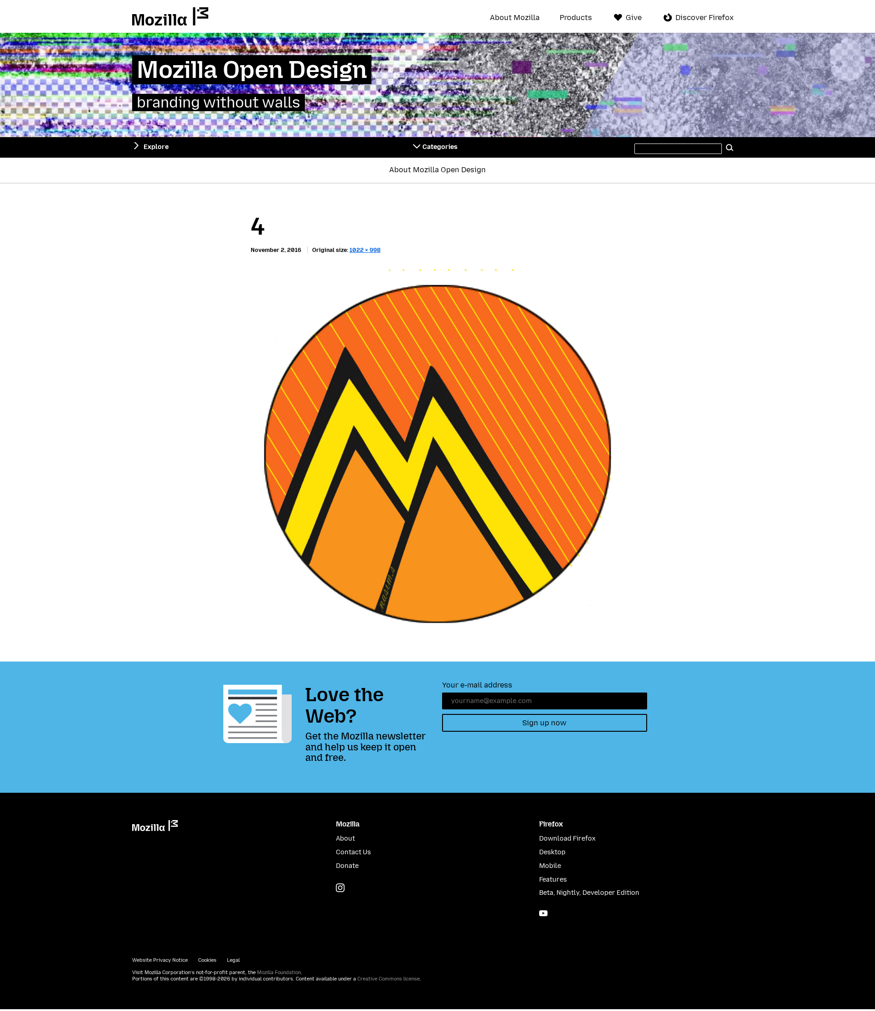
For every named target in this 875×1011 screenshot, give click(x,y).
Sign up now (544, 722)
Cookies (207, 960)
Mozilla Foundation (279, 972)
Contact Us (353, 852)
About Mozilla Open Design (437, 169)
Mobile (550, 866)
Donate (347, 866)
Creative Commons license (388, 979)
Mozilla (170, 16)
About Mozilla (515, 18)
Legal (233, 960)
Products (576, 18)
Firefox (551, 824)
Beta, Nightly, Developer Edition (589, 893)
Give (634, 17)
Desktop (552, 852)
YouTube (543, 913)
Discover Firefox (704, 17)
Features (553, 879)
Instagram (340, 887)
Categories (440, 147)
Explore (156, 147)
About (345, 838)
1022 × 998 (365, 249)
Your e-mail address (477, 685)
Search (730, 147)
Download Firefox (567, 838)
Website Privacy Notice (160, 960)
